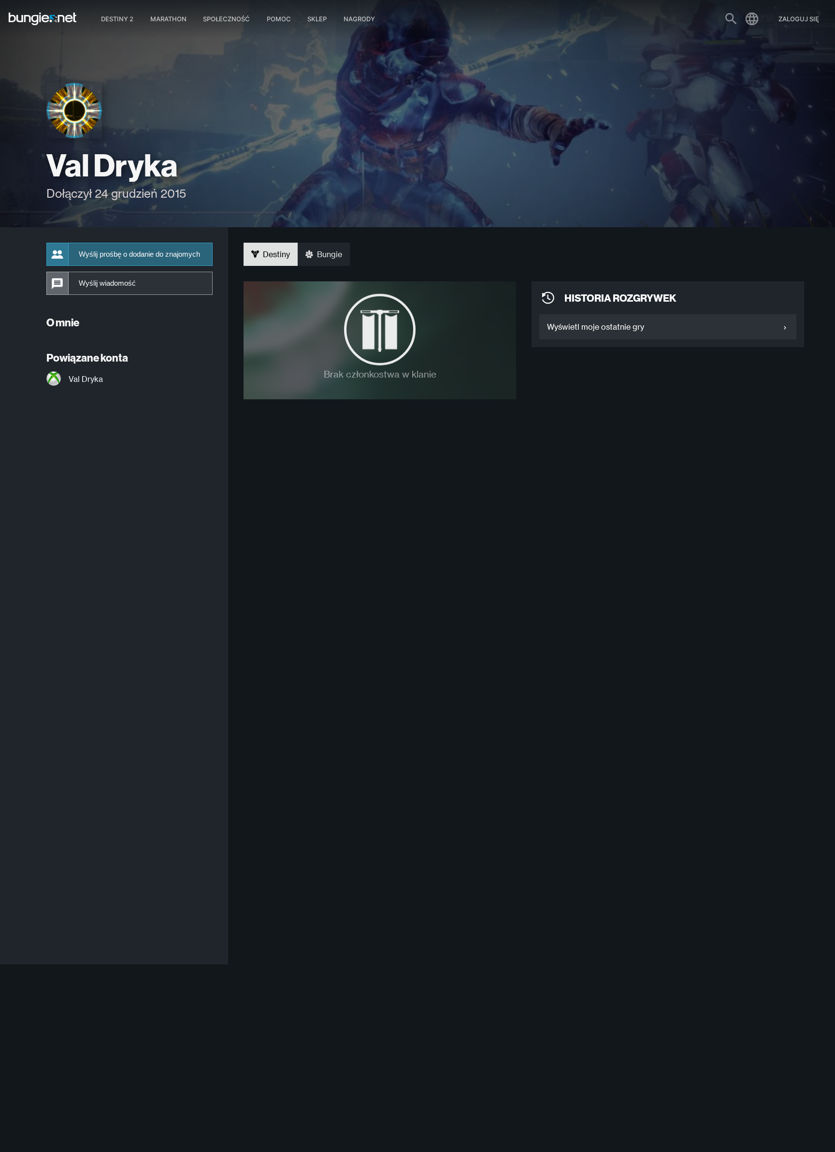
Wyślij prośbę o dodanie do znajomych (139, 254)
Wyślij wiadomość (107, 283)
